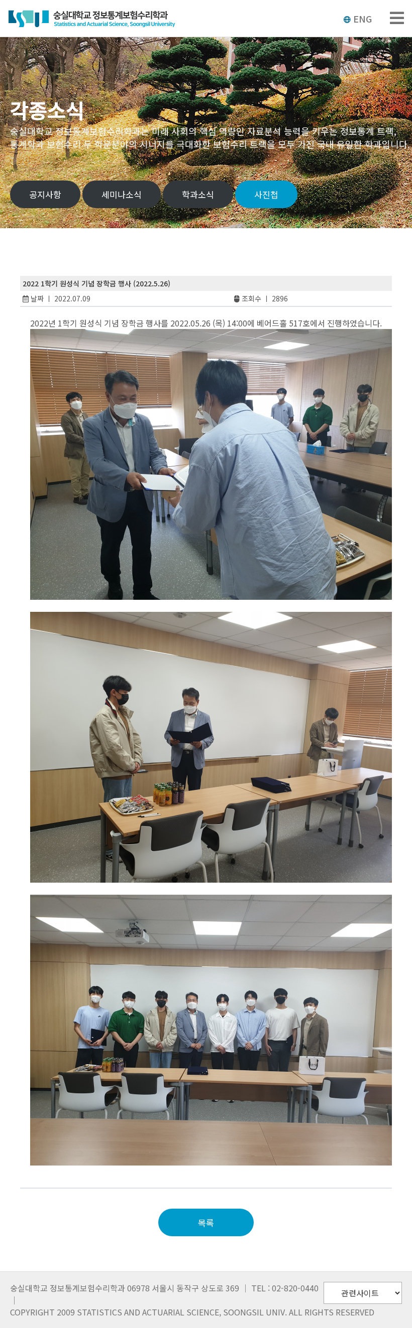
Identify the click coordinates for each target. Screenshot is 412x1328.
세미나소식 (121, 194)
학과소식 (198, 194)
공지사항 (45, 194)
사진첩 (266, 194)
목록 (206, 1222)
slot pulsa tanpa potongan (87, 1172)
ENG (362, 18)
